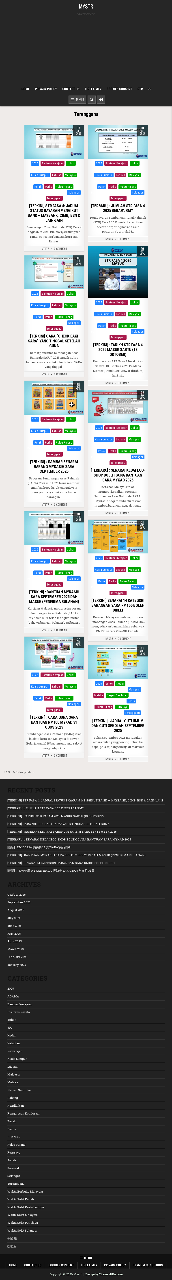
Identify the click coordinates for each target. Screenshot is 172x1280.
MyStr (45, 248)
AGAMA (13, 996)
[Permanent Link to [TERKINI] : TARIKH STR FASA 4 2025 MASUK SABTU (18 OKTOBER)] (118, 272)
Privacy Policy (46, 89)
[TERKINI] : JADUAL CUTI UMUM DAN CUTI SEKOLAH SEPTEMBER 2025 (117, 725)
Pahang (71, 181)
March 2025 (15, 949)
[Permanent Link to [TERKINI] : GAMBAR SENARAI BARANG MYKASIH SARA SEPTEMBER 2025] (54, 398)
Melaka (34, 181)
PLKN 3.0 (14, 1137)
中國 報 (12, 1238)
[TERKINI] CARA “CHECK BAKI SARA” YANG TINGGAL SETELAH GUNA (54, 341)
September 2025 (18, 902)
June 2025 (14, 926)
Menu (79, 99)
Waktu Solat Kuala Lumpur (25, 1207)
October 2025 (16, 895)
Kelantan (50, 169)
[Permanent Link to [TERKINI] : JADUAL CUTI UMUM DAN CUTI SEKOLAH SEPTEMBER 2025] (118, 662)
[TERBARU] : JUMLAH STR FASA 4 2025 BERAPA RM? (118, 208)
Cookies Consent (119, 89)
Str (140, 89)
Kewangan (66, 169)
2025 (35, 163)
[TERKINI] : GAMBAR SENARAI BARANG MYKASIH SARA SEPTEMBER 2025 (54, 466)
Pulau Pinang (64, 186)
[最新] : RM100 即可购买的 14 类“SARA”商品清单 (39, 847)
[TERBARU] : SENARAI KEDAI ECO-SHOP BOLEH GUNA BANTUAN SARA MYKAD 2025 (118, 475)
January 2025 (16, 965)
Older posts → (25, 772)
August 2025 (15, 910)
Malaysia (70, 175)
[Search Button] (92, 100)
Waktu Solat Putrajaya (22, 1223)
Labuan (56, 175)
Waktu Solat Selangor (22, 1230)
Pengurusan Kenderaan (23, 1113)
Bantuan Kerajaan (52, 163)
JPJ (10, 1027)
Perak (38, 186)
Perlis (48, 186)
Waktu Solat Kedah (20, 1199)
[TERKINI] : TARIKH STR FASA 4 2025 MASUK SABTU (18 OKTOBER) (118, 349)
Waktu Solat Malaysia (22, 1215)
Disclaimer (93, 89)
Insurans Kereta (18, 1012)
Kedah (38, 169)
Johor (71, 163)
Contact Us (71, 89)
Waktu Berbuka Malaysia (25, 1191)
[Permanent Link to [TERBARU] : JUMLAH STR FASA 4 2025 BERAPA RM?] (118, 142)
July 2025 (14, 918)
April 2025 (14, 941)
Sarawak (59, 192)
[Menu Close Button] (149, 89)
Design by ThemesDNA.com (104, 1274)
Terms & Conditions (148, 1265)
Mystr (86, 6)
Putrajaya (33, 192)
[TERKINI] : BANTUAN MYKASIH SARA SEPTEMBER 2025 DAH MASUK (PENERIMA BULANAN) (54, 597)
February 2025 (17, 957)
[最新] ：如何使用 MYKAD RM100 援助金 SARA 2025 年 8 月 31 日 (51, 871)
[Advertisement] (86, 50)
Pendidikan (107, 701)
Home (26, 89)
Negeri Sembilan (53, 181)
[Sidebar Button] (101, 100)
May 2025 (14, 934)
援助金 (11, 1246)
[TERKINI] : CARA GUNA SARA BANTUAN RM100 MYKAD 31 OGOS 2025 (54, 722)
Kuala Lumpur (40, 175)
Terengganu (54, 198)
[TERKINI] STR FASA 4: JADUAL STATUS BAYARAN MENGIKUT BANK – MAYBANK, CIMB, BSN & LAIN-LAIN (54, 213)
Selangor (74, 192)
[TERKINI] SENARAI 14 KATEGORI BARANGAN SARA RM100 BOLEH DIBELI (117, 605)
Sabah (47, 192)
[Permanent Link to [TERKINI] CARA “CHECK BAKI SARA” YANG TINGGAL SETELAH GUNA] (54, 272)
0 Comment (60, 248)
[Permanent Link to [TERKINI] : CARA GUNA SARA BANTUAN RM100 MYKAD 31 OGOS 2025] (54, 653)
